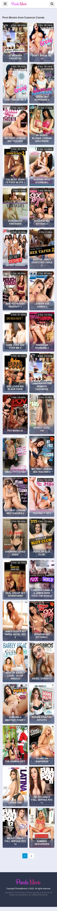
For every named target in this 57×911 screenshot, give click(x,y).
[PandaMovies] (19, 4)
